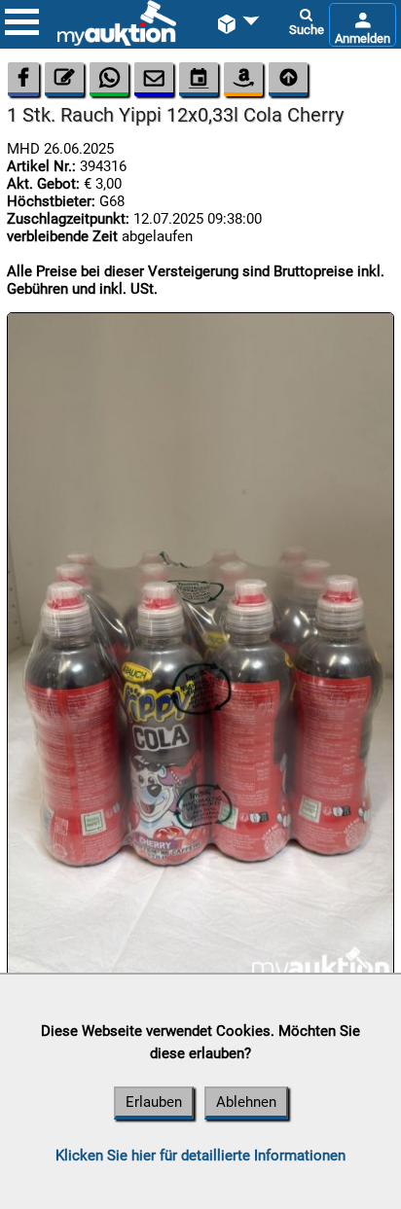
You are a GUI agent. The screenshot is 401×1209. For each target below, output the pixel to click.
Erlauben (154, 1102)
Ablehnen (246, 1102)
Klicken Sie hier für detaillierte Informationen (200, 1155)
